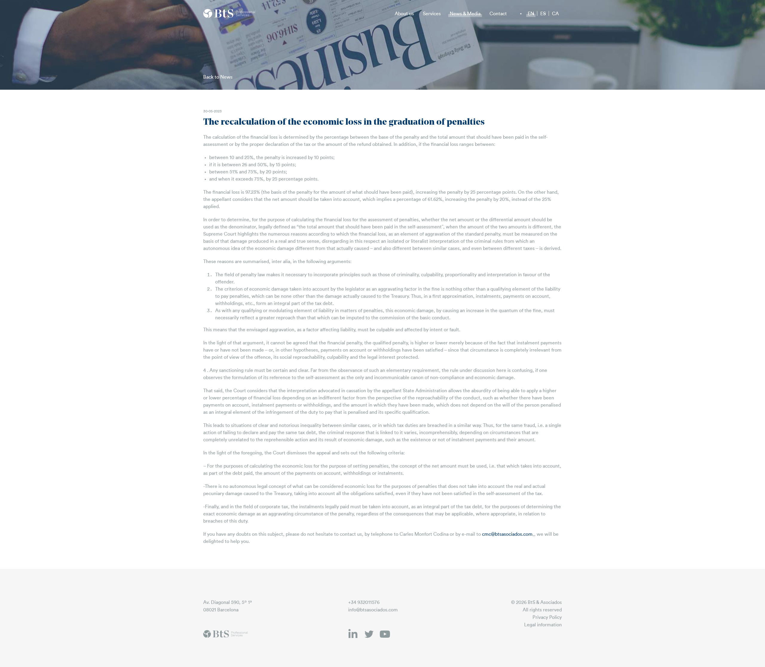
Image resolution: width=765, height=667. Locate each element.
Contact (498, 13)
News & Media (465, 13)
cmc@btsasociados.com (507, 534)
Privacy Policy (547, 617)
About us (404, 13)
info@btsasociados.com (373, 610)
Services (432, 13)
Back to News (217, 77)
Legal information (543, 624)
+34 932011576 (364, 602)
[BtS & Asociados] (229, 13)
